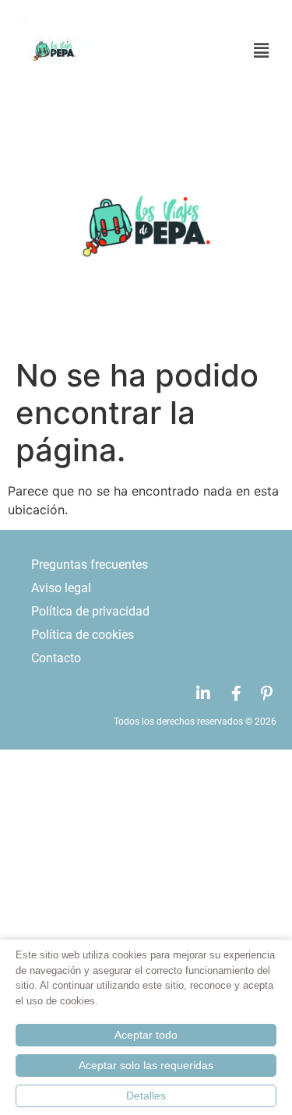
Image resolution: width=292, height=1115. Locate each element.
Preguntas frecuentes (89, 564)
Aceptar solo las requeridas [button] (146, 1065)
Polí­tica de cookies (82, 634)
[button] (209, 51)
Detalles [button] (146, 1095)
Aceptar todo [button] (146, 1035)
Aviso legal (61, 587)
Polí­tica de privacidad (90, 611)
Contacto (56, 658)
